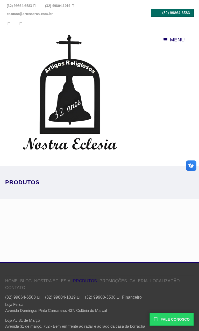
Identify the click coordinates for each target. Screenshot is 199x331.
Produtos (85, 281)
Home (11, 281)
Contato (15, 287)
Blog (26, 281)
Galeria (139, 281)
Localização (165, 281)
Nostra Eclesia (52, 281)
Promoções (113, 281)
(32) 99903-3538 (100, 297)
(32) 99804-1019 (60, 297)
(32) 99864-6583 (20, 297)
